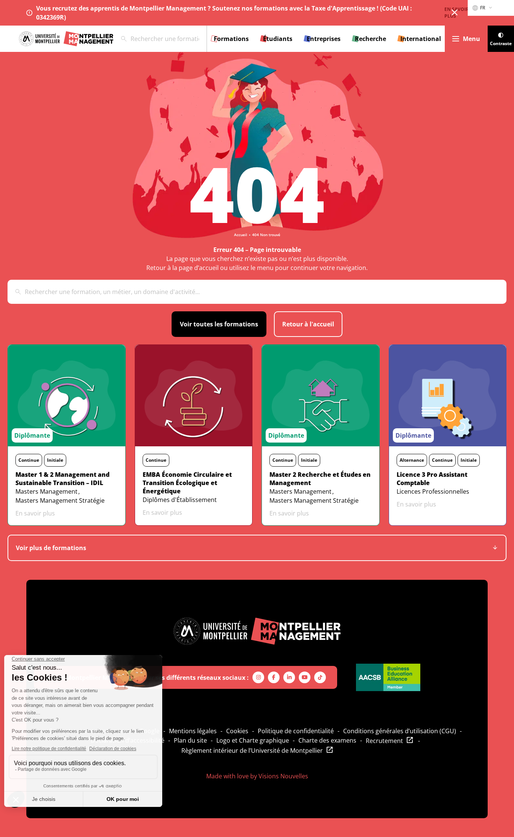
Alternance (412, 460)
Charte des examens (327, 740)
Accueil (240, 234)
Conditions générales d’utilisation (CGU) (399, 731)
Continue (28, 460)
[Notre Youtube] (304, 677)
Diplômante (32, 435)
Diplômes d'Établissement (180, 500)
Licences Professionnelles (433, 491)
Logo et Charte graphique (252, 740)
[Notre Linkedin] (289, 677)
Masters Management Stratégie (60, 500)
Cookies (237, 731)
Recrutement (384, 741)
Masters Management (46, 491)
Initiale (55, 460)
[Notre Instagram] (258, 677)
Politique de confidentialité (296, 731)
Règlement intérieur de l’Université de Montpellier (252, 750)
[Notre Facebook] (274, 677)
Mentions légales (193, 731)
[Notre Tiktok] (320, 677)
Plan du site (190, 740)
